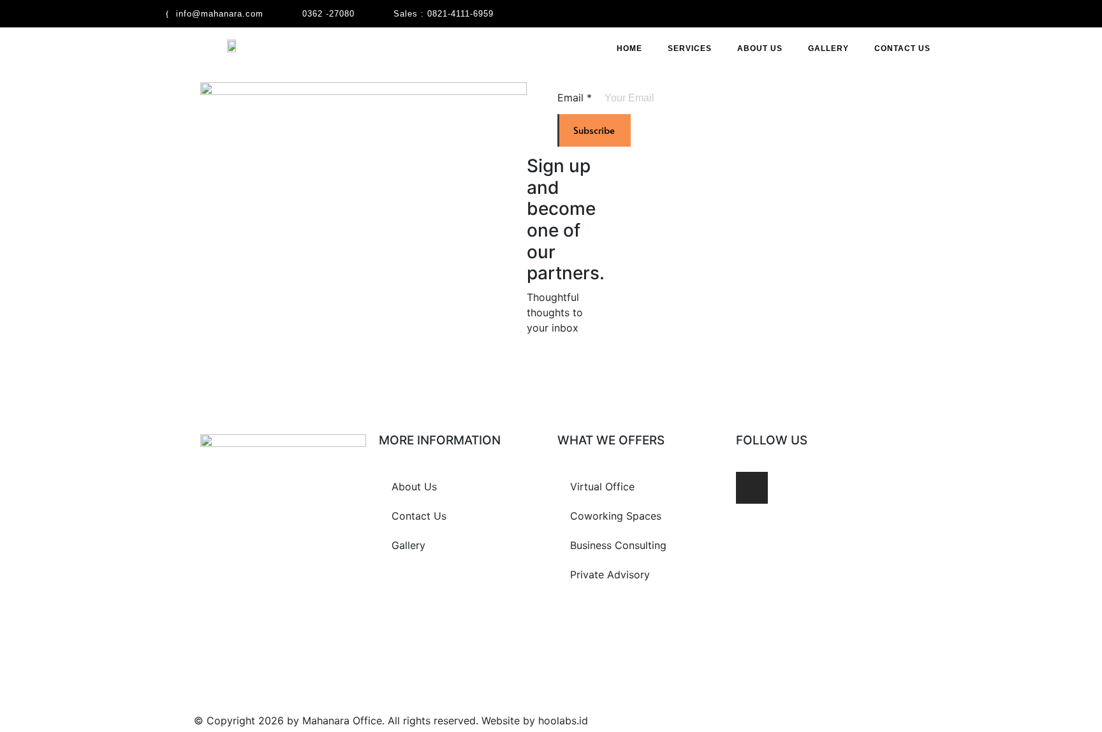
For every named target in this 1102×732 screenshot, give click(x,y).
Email (574, 97)
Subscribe (594, 129)
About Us (759, 48)
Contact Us (902, 48)
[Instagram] (752, 488)
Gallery (828, 48)
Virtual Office (602, 486)
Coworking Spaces (615, 515)
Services (690, 48)
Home (629, 48)
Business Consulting (618, 545)
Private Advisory (610, 574)
